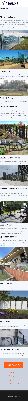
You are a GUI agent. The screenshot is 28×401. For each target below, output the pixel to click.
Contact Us (14, 383)
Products (13, 376)
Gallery (12, 380)
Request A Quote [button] (3, 13)
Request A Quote (13, 365)
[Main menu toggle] (25, 3)
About (12, 372)
